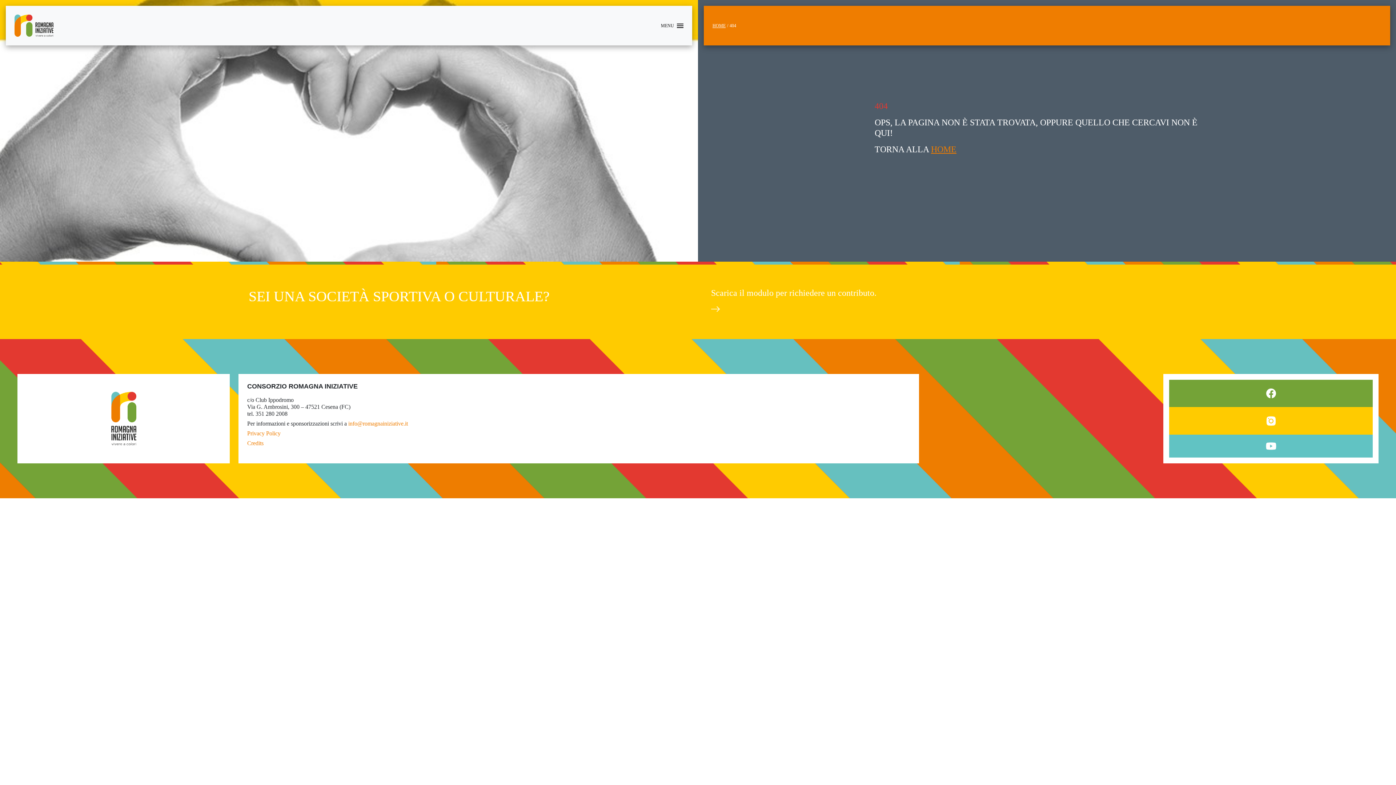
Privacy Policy (264, 433)
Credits (255, 443)
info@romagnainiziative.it (378, 423)
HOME (943, 149)
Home (719, 25)
